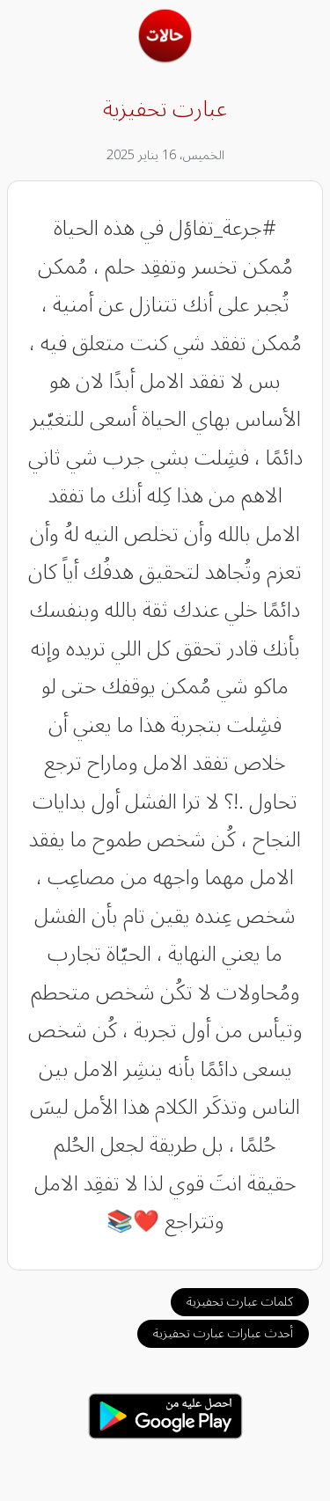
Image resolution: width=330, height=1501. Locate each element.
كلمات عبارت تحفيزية (240, 1301)
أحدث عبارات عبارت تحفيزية (223, 1333)
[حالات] (165, 58)
